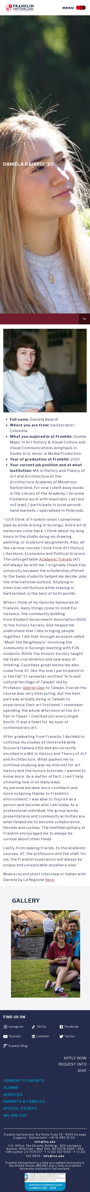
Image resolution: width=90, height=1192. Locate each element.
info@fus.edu (45, 1141)
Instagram (16, 1026)
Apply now (75, 1058)
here (49, 880)
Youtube (15, 1036)
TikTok (41, 1026)
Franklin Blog (18, 1046)
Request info (73, 1064)
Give (82, 1071)
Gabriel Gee (34, 688)
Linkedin (43, 1036)
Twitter (70, 1036)
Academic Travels (55, 559)
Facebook (72, 1026)
